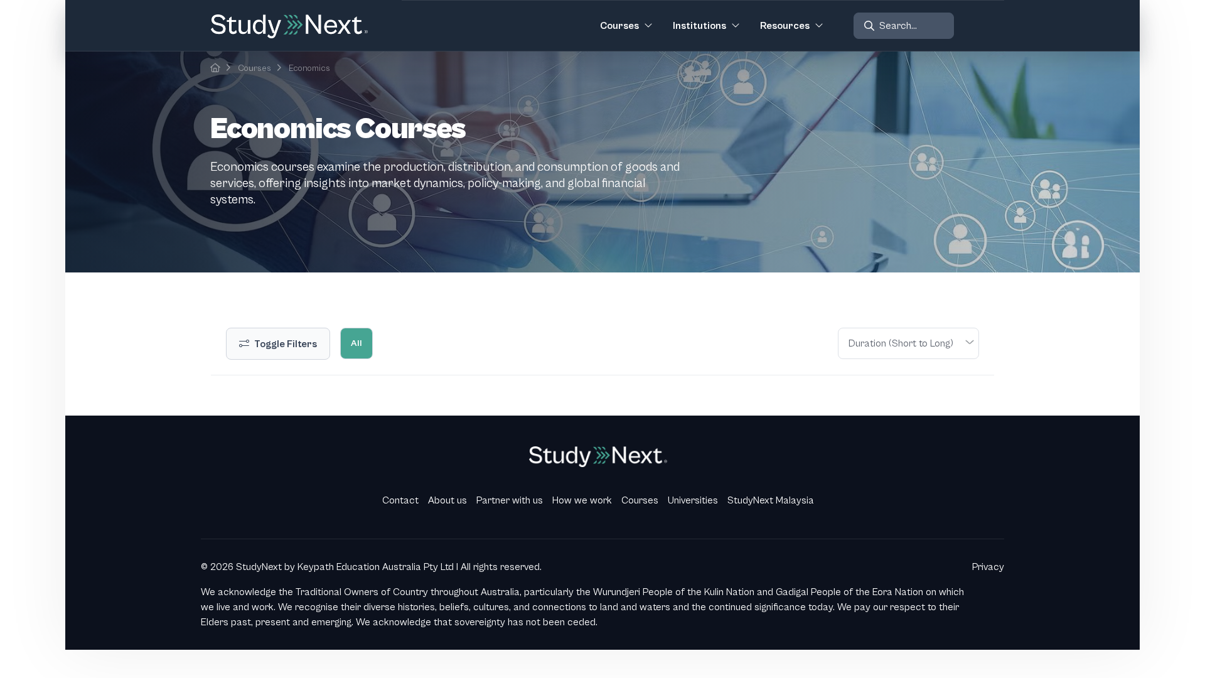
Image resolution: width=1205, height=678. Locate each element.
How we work (582, 500)
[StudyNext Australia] (215, 68)
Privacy (988, 567)
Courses (254, 68)
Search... (898, 25)
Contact (400, 500)
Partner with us (509, 500)
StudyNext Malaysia (770, 500)
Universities (693, 500)
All (356, 343)
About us (447, 500)
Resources (785, 25)
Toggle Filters (285, 344)
